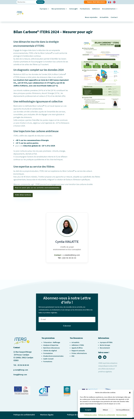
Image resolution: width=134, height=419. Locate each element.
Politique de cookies (90, 415)
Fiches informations (79, 353)
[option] (115, 2)
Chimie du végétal (50, 350)
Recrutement (105, 348)
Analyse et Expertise (50, 345)
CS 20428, (17, 357)
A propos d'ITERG (106, 342)
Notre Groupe (105, 345)
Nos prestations (58, 9)
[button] (130, 393)
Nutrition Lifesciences (51, 348)
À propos (43, 9)
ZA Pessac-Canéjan (21, 354)
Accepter (88, 410)
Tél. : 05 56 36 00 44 (21, 365)
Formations (85, 9)
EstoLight (74, 9)
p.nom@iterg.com (20, 370)
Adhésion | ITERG (78, 345)
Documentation (109, 9)
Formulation (48, 353)
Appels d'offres (77, 348)
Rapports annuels (78, 350)
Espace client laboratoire (96, 2)
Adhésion (96, 9)
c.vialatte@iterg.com (71, 255)
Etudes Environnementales (53, 356)
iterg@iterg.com (20, 374)
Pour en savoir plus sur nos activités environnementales (37, 188)
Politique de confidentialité (106, 415)
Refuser (105, 410)
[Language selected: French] (113, 2)
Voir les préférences (122, 410)
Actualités (104, 17)
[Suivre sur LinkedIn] (100, 357)
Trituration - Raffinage (51, 342)
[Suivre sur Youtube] (104, 357)
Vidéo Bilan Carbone (23, 195)
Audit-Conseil (48, 359)
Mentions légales (121, 415)
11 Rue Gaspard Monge (22, 352)
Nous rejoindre (91, 17)
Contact (114, 17)
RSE (73, 356)
